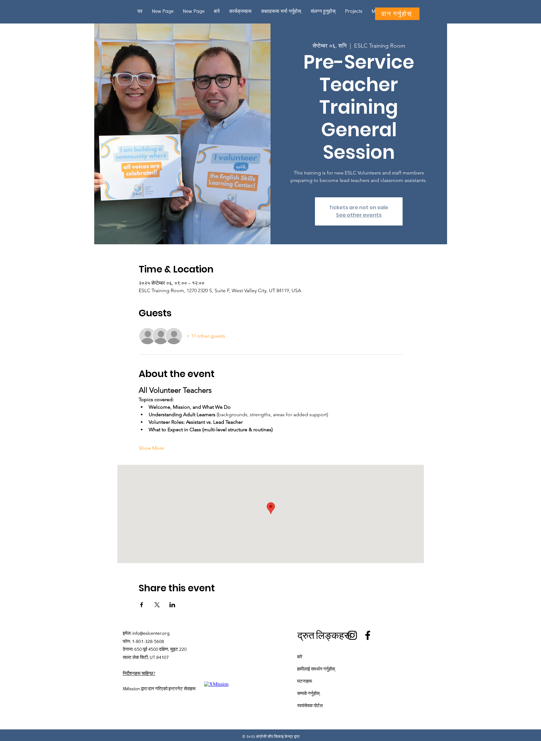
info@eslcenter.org (150, 633)
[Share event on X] (157, 604)
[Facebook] (368, 635)
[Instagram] (352, 635)
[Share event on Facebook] (142, 604)
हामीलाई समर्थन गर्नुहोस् (316, 669)
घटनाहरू (304, 681)
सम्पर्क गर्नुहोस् (308, 693)
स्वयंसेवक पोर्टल (310, 705)
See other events (359, 215)
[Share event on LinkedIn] (172, 604)
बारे (299, 656)
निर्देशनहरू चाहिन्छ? (139, 673)
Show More (151, 448)
